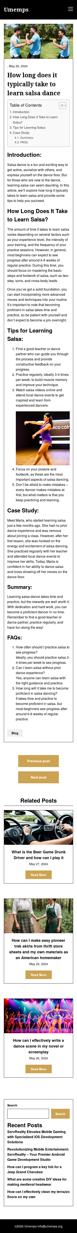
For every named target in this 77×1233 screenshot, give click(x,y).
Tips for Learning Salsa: (29, 127)
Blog (15, 733)
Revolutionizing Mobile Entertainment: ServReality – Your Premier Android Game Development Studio (38, 1154)
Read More (38, 875)
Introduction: (21, 111)
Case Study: (21, 132)
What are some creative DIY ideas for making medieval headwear (37, 1182)
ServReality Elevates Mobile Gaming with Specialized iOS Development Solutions (36, 1136)
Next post (38, 777)
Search (12, 1105)
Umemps (16, 9)
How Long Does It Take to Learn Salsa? (35, 119)
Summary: (27, 137)
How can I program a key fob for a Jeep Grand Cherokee (34, 1169)
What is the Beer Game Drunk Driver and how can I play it (39, 854)
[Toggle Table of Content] (60, 105)
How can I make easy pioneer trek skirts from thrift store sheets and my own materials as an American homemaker (38, 948)
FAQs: (24, 142)
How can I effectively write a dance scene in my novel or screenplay (38, 1046)
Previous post (38, 760)
